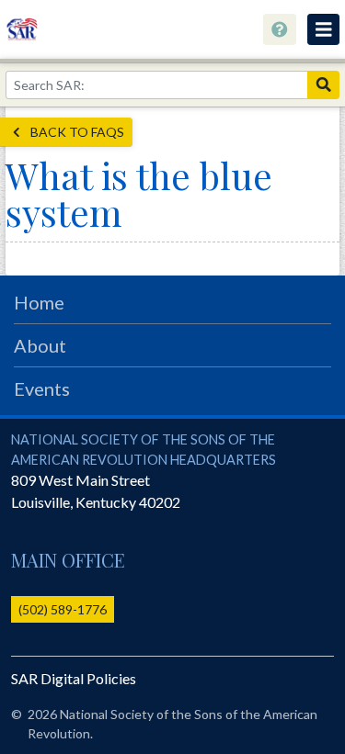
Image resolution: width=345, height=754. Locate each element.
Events (42, 388)
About (40, 345)
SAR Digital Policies (73, 678)
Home (39, 302)
